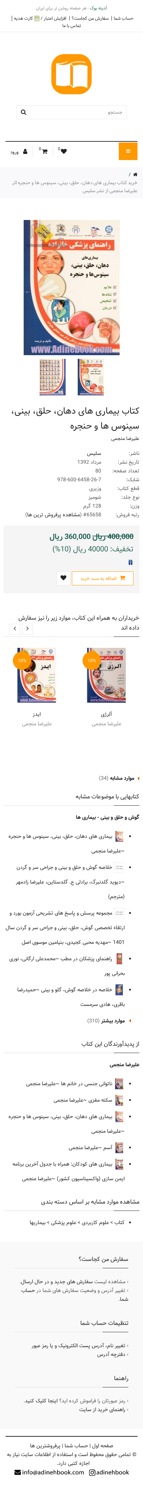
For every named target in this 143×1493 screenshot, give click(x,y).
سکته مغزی (101, 1100)
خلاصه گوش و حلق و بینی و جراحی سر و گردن (65, 867)
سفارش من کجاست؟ (90, 18)
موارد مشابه (122, 778)
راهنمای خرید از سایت (102, 1409)
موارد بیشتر (113, 1021)
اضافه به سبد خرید (99, 578)
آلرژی (106, 714)
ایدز (37, 714)
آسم (108, 1147)
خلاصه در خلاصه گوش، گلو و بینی (77, 989)
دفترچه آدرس (111, 1354)
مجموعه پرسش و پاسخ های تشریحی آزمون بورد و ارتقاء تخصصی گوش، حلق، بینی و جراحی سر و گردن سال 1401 (65, 928)
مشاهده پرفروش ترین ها (53, 514)
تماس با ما (71, 25)
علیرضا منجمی (125, 438)
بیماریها (37, 1222)
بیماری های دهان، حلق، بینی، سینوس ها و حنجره (61, 836)
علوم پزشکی (63, 1222)
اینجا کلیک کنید (41, 1401)
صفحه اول (102, 1445)
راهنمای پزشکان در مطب (87, 958)
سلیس (94, 453)
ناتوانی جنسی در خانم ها (87, 1083)
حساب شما (123, 18)
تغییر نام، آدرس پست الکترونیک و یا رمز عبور (78, 1345)
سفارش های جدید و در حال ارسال (57, 1281)
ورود (15, 152)
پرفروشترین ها (45, 1445)
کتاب (119, 1222)
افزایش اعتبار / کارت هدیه (40, 18)
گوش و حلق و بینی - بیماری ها (107, 817)
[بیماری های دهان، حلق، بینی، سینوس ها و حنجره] (90, 377)
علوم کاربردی (95, 1222)
